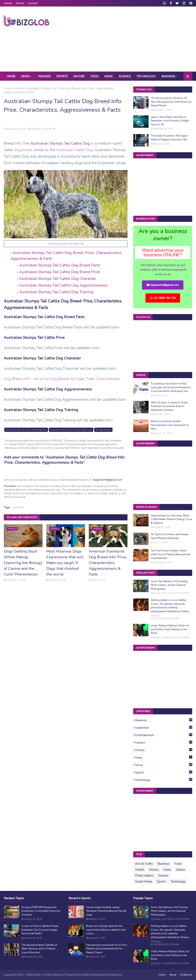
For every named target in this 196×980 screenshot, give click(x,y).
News (163, 765)
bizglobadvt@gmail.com (164, 285)
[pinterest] (190, 3)
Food (177, 864)
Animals (19, 88)
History (154, 870)
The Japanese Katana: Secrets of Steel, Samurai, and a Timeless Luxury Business (39, 948)
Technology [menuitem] (146, 76)
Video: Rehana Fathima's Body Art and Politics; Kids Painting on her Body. (170, 629)
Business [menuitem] (168, 76)
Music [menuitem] (108, 76)
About (20, 3)
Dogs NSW (120, 234)
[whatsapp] (164, 3)
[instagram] (184, 3)
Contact (33, 3)
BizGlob (157, 593)
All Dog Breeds (103, 429)
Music (163, 757)
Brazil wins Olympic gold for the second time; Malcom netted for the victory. (105, 929)
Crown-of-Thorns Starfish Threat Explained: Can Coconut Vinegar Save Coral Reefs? (39, 929)
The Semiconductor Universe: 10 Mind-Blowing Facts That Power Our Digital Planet (171, 101)
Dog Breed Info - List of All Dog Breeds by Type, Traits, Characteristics (62, 378)
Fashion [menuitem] (44, 76)
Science (163, 875)
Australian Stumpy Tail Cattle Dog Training (56, 292)
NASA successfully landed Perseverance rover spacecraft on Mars (170, 425)
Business (163, 720)
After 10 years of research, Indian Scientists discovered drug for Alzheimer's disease (169, 406)
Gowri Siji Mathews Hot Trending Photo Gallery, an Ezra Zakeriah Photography (169, 585)
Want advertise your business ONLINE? (163, 252)
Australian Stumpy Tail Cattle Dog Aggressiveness (63, 285)
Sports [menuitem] (62, 76)
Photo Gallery (144, 875)
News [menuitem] (25, 76)
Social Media (143, 881)
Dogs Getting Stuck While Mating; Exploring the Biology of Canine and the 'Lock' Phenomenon (23, 563)
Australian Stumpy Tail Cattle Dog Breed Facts (59, 265)
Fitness (163, 750)
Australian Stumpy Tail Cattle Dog (60, 143)
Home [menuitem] (11, 76)
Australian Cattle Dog (74, 149)
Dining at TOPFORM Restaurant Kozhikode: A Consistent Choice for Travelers (41, 911)
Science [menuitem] (125, 76)
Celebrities (163, 728)
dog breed (23, 149)
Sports (163, 772)
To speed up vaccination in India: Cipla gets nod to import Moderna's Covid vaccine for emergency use (171, 387)
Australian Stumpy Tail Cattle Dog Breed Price (59, 271)
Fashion (163, 743)
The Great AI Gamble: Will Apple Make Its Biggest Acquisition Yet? (169, 137)
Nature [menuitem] (79, 76)
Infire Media (84, 975)
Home (8, 3)
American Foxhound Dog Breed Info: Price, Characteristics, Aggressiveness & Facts (108, 563)
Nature (180, 870)
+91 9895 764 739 (164, 298)
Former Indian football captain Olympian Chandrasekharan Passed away (106, 911)
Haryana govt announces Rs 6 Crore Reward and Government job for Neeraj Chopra (106, 948)
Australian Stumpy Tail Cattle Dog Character (57, 278)
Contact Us (186, 975)
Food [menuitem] (94, 76)
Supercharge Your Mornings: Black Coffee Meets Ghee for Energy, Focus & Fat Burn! (171, 519)
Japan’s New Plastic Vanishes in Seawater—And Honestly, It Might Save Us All (170, 120)
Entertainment (163, 735)
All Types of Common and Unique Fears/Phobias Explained (169, 536)
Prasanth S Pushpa (17, 128)
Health (139, 870)
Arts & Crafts (144, 864)
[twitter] (177, 3)
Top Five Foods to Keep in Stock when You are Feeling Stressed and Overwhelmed (170, 554)
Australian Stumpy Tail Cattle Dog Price (26, 429)
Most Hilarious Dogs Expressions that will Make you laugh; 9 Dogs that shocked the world (64, 563)
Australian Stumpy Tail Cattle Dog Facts (71, 429)
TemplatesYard (114, 975)
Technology (163, 780)
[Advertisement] (126, 39)
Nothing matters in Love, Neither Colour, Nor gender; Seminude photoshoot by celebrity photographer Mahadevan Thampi (170, 605)
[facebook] (171, 3)
